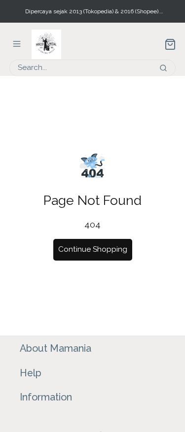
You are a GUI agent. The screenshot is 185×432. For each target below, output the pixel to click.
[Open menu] (17, 44)
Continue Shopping (92, 249)
